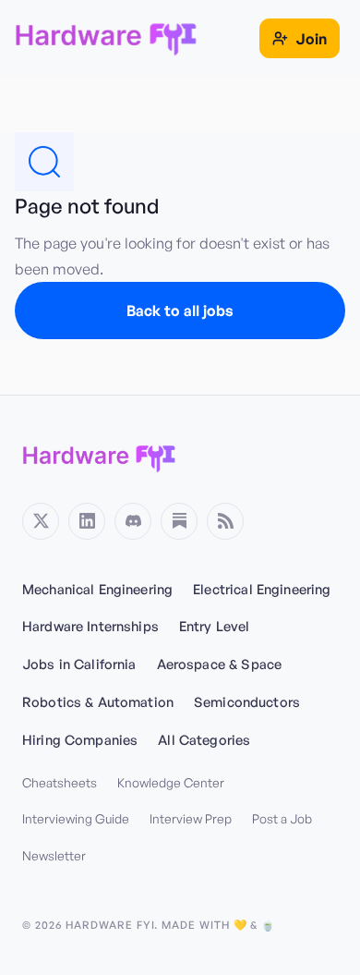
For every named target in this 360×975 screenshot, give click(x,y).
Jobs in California (79, 663)
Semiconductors (247, 701)
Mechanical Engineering (97, 588)
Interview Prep (191, 818)
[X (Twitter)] (40, 521)
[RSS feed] (225, 521)
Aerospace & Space (219, 663)
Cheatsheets (59, 782)
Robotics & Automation (98, 701)
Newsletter (54, 855)
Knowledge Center (170, 782)
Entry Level (214, 625)
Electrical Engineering (261, 588)
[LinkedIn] (86, 521)
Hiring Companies (80, 739)
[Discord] (132, 521)
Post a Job (282, 818)
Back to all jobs (180, 310)
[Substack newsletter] (179, 521)
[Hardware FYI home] (99, 456)
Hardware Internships (90, 625)
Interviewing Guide (75, 818)
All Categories (204, 739)
